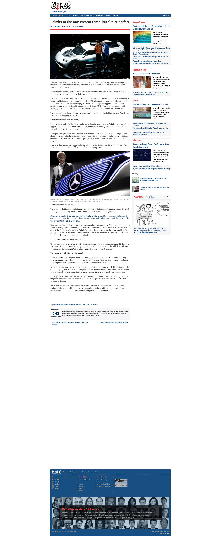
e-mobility (77, 304)
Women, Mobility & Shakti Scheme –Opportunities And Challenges (149, 125)
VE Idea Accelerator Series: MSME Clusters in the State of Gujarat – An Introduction (150, 53)
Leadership (99, 15)
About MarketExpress (103, 480)
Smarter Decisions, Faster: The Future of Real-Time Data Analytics (151, 145)
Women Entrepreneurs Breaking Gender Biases (147, 61)
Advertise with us (102, 482)
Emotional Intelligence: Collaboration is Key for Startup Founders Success (151, 27)
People (75, 15)
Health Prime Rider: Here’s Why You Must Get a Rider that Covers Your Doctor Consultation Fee (150, 94)
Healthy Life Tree (139, 69)
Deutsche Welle (55, 26)
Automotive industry (61, 304)
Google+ (57, 486)
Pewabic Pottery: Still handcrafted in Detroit (150, 104)
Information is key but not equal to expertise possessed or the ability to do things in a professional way (150, 230)
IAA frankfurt (94, 304)
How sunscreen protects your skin (146, 73)
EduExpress (137, 140)
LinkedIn (57, 482)
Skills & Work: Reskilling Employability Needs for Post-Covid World (151, 58)
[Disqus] (90, 363)
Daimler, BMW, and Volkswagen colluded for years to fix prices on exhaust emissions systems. (89, 219)
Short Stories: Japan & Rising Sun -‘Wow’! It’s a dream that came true (150, 129)
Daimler (70, 304)
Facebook (57, 484)
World (80, 488)
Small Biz (81, 486)
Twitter (57, 488)
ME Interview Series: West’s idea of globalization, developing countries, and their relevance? (151, 49)
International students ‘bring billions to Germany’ (148, 166)
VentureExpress (139, 22)
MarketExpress (56, 531)
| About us (165, 15)
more (97, 315)
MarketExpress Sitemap (104, 486)
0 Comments (79, 26)
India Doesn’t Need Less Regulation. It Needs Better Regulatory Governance (153, 179)
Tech (68, 15)
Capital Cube (121, 484)
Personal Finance (86, 15)
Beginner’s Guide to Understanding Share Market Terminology (151, 169)
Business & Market (58, 15)
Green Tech (85, 304)
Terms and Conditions (103, 484)
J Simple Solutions (164, 531)
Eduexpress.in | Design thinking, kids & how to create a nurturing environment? (150, 133)
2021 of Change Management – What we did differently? (150, 63)
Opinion (115, 15)
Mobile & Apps (56, 480)
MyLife (107, 15)
